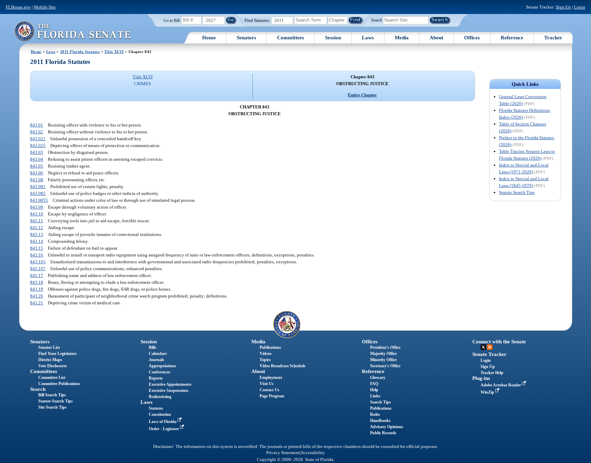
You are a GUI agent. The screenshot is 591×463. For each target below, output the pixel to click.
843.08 (36, 179)
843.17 (36, 275)
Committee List (51, 377)
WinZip (488, 392)
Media (402, 37)
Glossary (377, 377)
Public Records (383, 433)
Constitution (160, 414)
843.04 (36, 159)
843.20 (36, 296)
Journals (156, 359)
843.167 (37, 268)
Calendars (158, 353)
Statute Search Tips (517, 192)
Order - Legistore (164, 428)
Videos (266, 353)
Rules (375, 414)
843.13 (36, 234)
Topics (265, 359)
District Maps (50, 359)
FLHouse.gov (18, 7)
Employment (271, 377)
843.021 (37, 138)
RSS (489, 347)
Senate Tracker (489, 354)
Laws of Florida (163, 421)
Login (579, 7)
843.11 (36, 220)
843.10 (36, 213)
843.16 (36, 254)
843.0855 (39, 200)
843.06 (36, 172)
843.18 (36, 282)
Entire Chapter (362, 94)
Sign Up (563, 7)
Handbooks (380, 420)
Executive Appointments (170, 384)
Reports (156, 378)
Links (375, 396)
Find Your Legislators (57, 353)
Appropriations (162, 365)
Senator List (49, 347)
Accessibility (313, 452)
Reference (512, 37)
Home (209, 37)
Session (333, 37)
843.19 (36, 289)
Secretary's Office (385, 365)
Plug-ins (481, 378)
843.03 (36, 152)
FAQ (374, 383)
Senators (246, 37)
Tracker (553, 37)
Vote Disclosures (52, 365)
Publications (270, 347)
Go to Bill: (172, 20)
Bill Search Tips (52, 395)
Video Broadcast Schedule (282, 365)
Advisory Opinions (386, 426)
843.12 (36, 227)
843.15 (36, 248)
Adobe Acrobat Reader (501, 385)
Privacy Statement (283, 452)
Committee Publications (59, 383)
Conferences (159, 372)
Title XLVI (114, 52)
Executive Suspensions (168, 390)
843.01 (36, 125)
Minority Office (383, 359)
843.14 (36, 241)
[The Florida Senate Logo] (72, 31)
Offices (472, 37)
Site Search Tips (52, 407)
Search (376, 20)
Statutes (156, 408)
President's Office (385, 347)
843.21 (36, 302)
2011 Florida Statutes (80, 52)
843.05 (36, 166)
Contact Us (269, 389)
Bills (152, 347)
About (436, 37)
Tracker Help (492, 372)
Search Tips (380, 402)
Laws (368, 37)
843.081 (37, 186)
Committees (290, 37)
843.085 (37, 193)
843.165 (37, 261)
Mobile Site (45, 7)
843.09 (36, 207)
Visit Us (267, 383)
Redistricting (160, 396)
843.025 (37, 145)
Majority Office (383, 353)
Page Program (272, 396)
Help (374, 389)
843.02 (36, 131)
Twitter (483, 347)
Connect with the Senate (499, 341)
